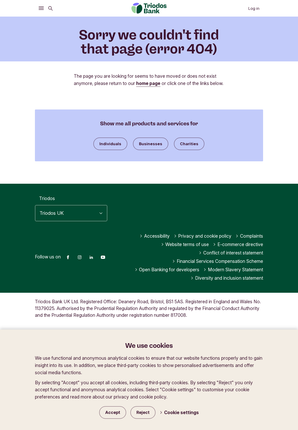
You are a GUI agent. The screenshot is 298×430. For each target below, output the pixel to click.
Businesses (150, 143)
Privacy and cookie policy (204, 236)
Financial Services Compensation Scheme (220, 261)
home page (148, 83)
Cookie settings (181, 412)
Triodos (47, 198)
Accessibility (157, 236)
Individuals (110, 143)
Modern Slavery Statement (235, 269)
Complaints (251, 236)
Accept (112, 412)
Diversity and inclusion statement (229, 278)
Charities (189, 143)
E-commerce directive (240, 244)
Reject (142, 412)
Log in (253, 8)
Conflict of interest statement (233, 253)
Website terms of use (187, 244)
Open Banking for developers (169, 269)
